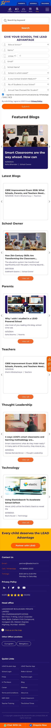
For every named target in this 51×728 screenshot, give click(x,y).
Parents (21, 3)
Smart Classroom (27, 698)
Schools (33, 3)
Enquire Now (40, 725)
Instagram (18, 588)
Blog (37, 11)
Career (4, 687)
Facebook (8, 588)
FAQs (4, 677)
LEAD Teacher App (28, 666)
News (30, 11)
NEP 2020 (5, 698)
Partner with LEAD (25, 545)
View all (25, 278)
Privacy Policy (9, 582)
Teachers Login (26, 677)
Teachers (45, 3)
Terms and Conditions (10, 693)
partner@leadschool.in (29, 563)
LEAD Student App (9, 666)
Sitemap (24, 687)
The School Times (27, 703)
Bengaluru (23, 644)
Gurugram (8, 644)
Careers (10, 11)
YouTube (23, 588)
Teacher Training (8, 703)
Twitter (13, 588)
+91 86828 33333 (26, 568)
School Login (7, 671)
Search (25, 28)
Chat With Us (14, 725)
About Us (24, 693)
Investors (17, 11)
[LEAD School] (5, 2)
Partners (23, 11)
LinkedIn (4, 588)
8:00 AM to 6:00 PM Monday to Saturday (28, 575)
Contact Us (7, 557)
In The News (6, 682)
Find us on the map (13, 630)
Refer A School (26, 671)
